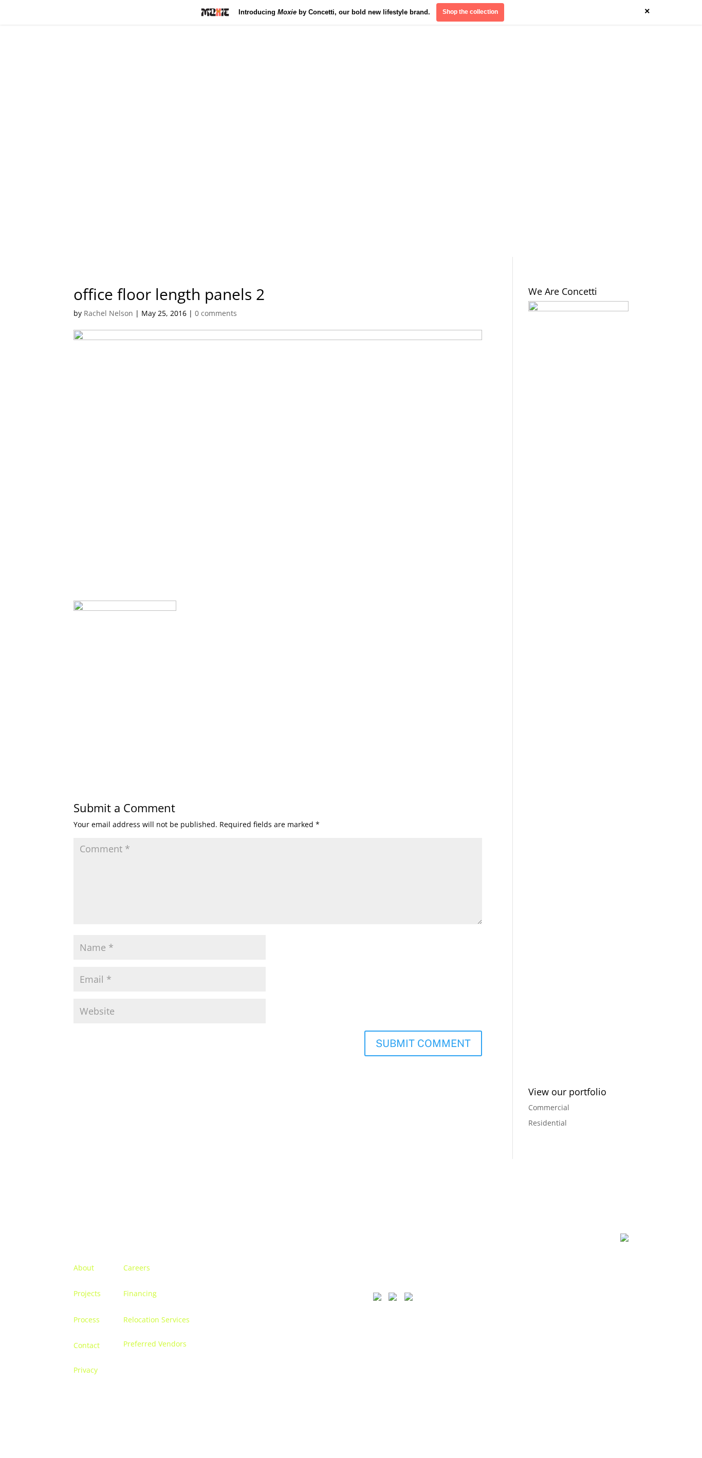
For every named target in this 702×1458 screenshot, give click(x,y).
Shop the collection (470, 11)
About (83, 1268)
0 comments (216, 313)
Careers (136, 1268)
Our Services (178, 141)
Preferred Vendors (155, 1344)
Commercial (548, 1107)
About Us (89, 141)
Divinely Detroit (502, 141)
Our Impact (560, 141)
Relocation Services (156, 1319)
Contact (604, 141)
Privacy (85, 1370)
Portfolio (130, 141)
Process (86, 1319)
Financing (140, 1293)
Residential (547, 1123)
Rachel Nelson (108, 313)
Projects (87, 1293)
